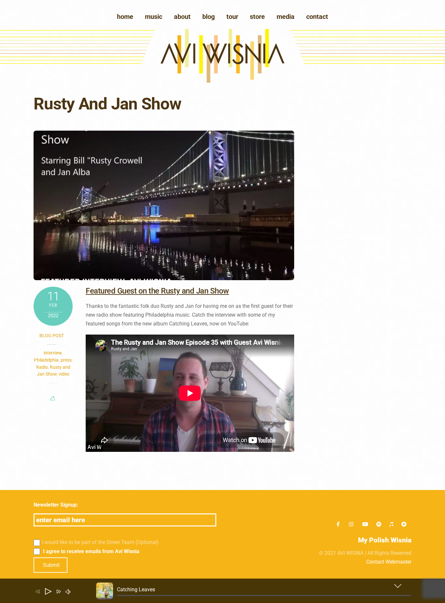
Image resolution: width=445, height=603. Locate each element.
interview (53, 352)
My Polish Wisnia (384, 540)
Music (153, 17)
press (66, 360)
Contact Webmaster (388, 562)
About (182, 17)
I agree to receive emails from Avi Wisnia (90, 551)
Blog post (51, 335)
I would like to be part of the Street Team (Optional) (100, 542)
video (64, 374)
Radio (42, 367)
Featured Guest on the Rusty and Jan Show (157, 290)
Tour (232, 17)
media (285, 17)
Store (257, 17)
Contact (317, 17)
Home (125, 17)
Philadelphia (46, 360)
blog (208, 17)
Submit (51, 565)
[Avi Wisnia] (222, 81)
